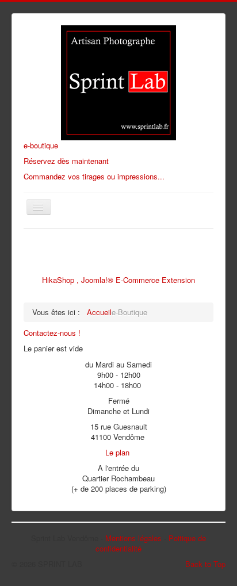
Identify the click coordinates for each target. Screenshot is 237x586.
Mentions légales (133, 538)
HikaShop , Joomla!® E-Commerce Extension (118, 279)
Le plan (117, 452)
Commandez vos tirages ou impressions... (94, 176)
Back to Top (205, 563)
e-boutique (41, 145)
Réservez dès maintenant (66, 160)
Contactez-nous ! (52, 332)
